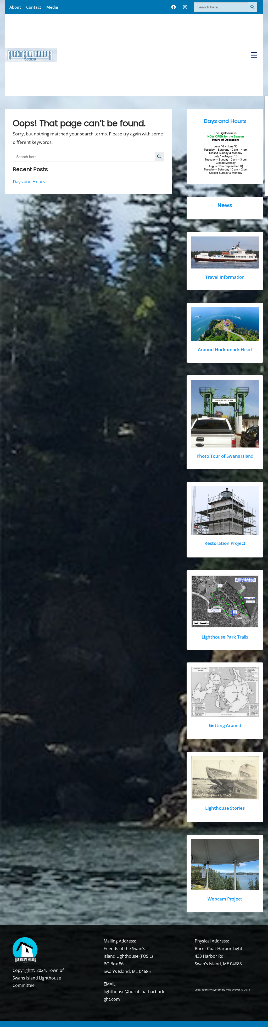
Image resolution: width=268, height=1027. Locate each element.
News (225, 205)
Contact (33, 7)
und (225, 725)
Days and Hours (29, 181)
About (15, 7)
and (225, 456)
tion (225, 277)
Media (52, 7)
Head (225, 349)
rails (225, 637)
